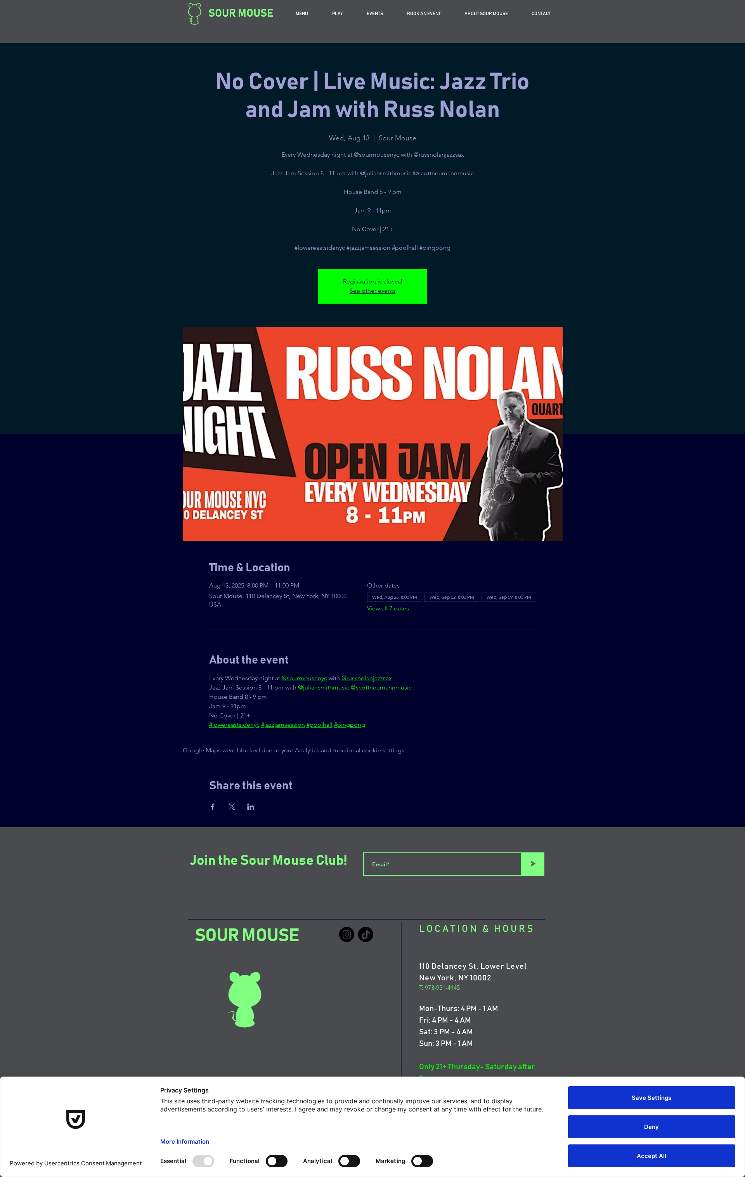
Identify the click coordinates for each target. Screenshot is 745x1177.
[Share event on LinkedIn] (251, 807)
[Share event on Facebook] (213, 807)
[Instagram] (346, 934)
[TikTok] (365, 934)
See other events (373, 290)
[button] (423, 14)
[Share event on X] (232, 807)
